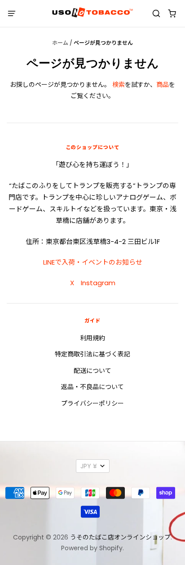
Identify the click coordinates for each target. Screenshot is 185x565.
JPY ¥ (88, 466)
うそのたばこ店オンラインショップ (120, 537)
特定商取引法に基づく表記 (92, 354)
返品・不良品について (92, 386)
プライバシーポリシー (92, 403)
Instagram (98, 282)
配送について (92, 370)
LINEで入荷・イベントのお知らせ (92, 262)
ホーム (60, 43)
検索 (118, 84)
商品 (162, 84)
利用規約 (92, 338)
